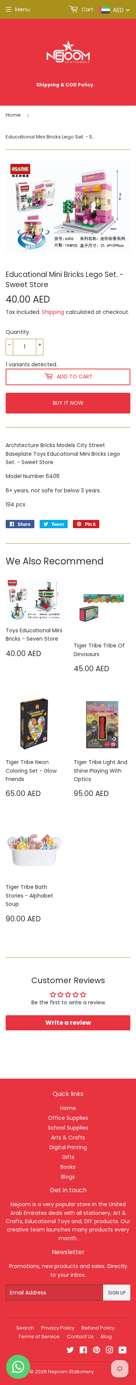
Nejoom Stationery (71, 1371)
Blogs (68, 1177)
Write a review (68, 1022)
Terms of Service (39, 1336)
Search (25, 1327)
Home (13, 114)
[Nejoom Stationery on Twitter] (70, 1351)
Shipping (53, 312)
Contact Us (80, 1336)
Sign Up (116, 1293)
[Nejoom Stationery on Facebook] (83, 1351)
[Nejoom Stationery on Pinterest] (96, 1351)
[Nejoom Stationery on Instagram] (109, 1351)
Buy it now (68, 403)
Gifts (68, 1157)
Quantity (17, 332)
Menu (22, 9)
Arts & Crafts (68, 1137)
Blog (106, 1336)
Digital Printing (68, 1147)
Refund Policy (98, 1327)
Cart (86, 9)
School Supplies (68, 1127)
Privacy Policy (57, 1327)
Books (68, 1167)
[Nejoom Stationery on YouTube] (123, 1351)
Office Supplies (68, 1118)
